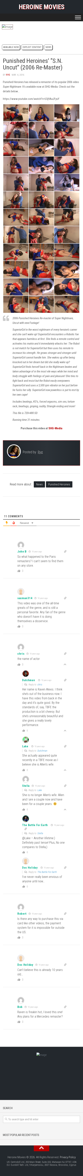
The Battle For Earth (35, 825)
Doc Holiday (30, 867)
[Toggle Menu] (78, 17)
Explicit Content (32, 47)
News (48, 47)
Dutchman (28, 680)
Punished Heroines (59, 484)
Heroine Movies (41, 7)
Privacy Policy (68, 1157)
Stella (40, 833)
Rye (8, 74)
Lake (25, 746)
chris (39, 684)
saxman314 (24, 598)
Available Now (11, 47)
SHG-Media (55, 428)
